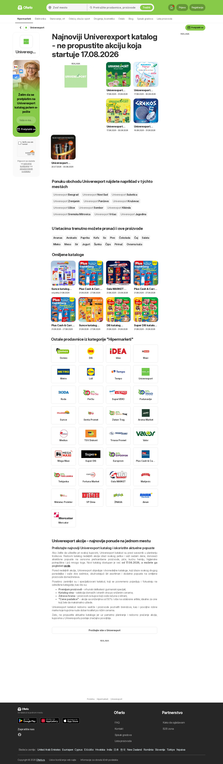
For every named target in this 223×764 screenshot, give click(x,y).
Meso (67, 244)
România (148, 749)
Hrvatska (100, 749)
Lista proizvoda (164, 18)
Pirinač (119, 244)
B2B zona (168, 728)
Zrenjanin (66, 201)
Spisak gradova (145, 18)
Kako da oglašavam (174, 722)
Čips (108, 244)
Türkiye (171, 749)
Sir (76, 244)
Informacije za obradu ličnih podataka (99, 759)
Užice (64, 207)
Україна (180, 749)
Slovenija (160, 749)
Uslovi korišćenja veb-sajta (62, 759)
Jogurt (86, 244)
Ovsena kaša (134, 244)
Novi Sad (95, 194)
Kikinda (119, 207)
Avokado (71, 237)
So (104, 237)
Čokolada (124, 237)
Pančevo (96, 201)
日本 (116, 749)
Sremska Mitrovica (71, 214)
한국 (122, 749)
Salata (145, 237)
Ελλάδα (89, 749)
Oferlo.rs (40, 759)
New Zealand (134, 749)
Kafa (96, 237)
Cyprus (78, 749)
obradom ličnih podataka (26, 170)
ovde (67, 565)
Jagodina (133, 214)
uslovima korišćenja (26, 164)
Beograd (66, 194)
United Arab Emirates (48, 749)
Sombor (91, 207)
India (109, 749)
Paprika (85, 237)
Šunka (97, 244)
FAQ (117, 722)
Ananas (57, 237)
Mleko (56, 244)
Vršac (105, 214)
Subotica (124, 194)
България (67, 749)
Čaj (136, 237)
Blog (131, 18)
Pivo (112, 237)
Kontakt (119, 728)
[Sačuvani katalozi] (171, 7)
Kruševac (126, 201)
